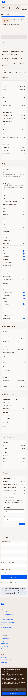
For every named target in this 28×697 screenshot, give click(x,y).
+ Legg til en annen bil (14, 37)
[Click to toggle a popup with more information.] (9, 542)
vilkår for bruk (10, 583)
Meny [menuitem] (25, 3)
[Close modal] (23, 18)
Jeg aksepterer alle (14, 693)
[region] (14, 682)
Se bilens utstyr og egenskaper (7, 622)
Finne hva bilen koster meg (6, 614)
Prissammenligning (5, 624)
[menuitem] (3, 2)
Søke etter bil (4, 611)
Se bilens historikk (4, 617)
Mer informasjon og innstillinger (8, 685)
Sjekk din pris (14, 577)
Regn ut (22, 524)
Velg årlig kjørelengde (5, 569)
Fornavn (3, 548)
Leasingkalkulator (4, 646)
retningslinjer (3, 583)
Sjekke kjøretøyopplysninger (7, 619)
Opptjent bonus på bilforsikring (8, 562)
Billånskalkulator (4, 643)
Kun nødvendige (14, 689)
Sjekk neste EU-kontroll (6, 659)
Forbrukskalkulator (5, 638)
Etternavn (3, 555)
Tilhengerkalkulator (5, 648)
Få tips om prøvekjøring (6, 627)
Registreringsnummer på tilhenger (11, 516)
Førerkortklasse (7, 507)
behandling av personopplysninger (12, 581)
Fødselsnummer (4, 541)
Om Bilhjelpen (4, 657)
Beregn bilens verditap (5, 641)
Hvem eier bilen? (4, 665)
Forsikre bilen (4, 630)
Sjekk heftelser (4, 662)
